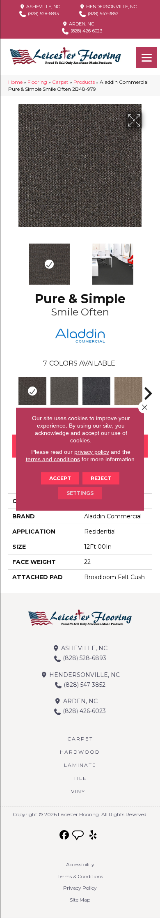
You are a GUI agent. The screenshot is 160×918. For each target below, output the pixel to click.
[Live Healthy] (96, 391)
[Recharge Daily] (128, 391)
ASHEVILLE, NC (42, 6)
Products (84, 82)
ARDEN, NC (81, 24)
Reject (101, 478)
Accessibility (80, 864)
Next (148, 260)
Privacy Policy (80, 888)
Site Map (80, 900)
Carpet (60, 82)
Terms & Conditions (80, 876)
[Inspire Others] (64, 391)
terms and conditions (53, 459)
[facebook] (65, 835)
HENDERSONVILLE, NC (111, 6)
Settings (80, 493)
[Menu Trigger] (146, 57)
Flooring (37, 82)
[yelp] (93, 835)
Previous (12, 260)
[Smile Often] (32, 391)
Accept (60, 478)
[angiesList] (79, 836)
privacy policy (91, 451)
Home (15, 82)
